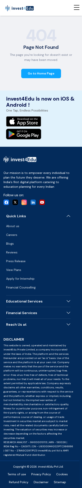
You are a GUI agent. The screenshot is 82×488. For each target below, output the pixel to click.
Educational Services (24, 301)
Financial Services (21, 313)
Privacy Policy (41, 474)
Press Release (16, 261)
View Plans (13, 270)
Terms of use (16, 474)
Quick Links (16, 216)
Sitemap (60, 482)
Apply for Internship (20, 279)
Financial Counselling (21, 287)
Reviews (11, 252)
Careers (11, 235)
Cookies (62, 474)
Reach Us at (16, 324)
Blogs (10, 244)
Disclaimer (41, 482)
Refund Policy (18, 482)
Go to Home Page (41, 73)
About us (12, 226)
